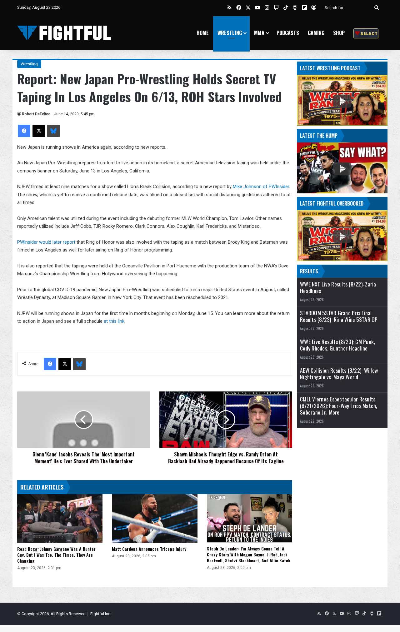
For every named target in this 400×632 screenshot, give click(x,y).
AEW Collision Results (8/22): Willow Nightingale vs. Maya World (339, 373)
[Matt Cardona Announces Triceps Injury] (154, 518)
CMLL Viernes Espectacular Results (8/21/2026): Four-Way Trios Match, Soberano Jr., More (339, 406)
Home (203, 33)
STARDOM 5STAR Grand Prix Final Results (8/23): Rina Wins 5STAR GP (339, 316)
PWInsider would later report (46, 242)
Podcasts (288, 33)
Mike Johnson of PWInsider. (261, 186)
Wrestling (230, 33)
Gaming (316, 33)
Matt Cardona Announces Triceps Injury (149, 548)
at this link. (114, 321)
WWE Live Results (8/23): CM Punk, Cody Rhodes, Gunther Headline (337, 344)
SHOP (339, 33)
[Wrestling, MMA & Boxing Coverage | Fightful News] (64, 33)
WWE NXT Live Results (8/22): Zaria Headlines (338, 287)
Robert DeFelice (36, 114)
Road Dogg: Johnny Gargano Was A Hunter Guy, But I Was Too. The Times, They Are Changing (56, 554)
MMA (259, 33)
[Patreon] (366, 33)
